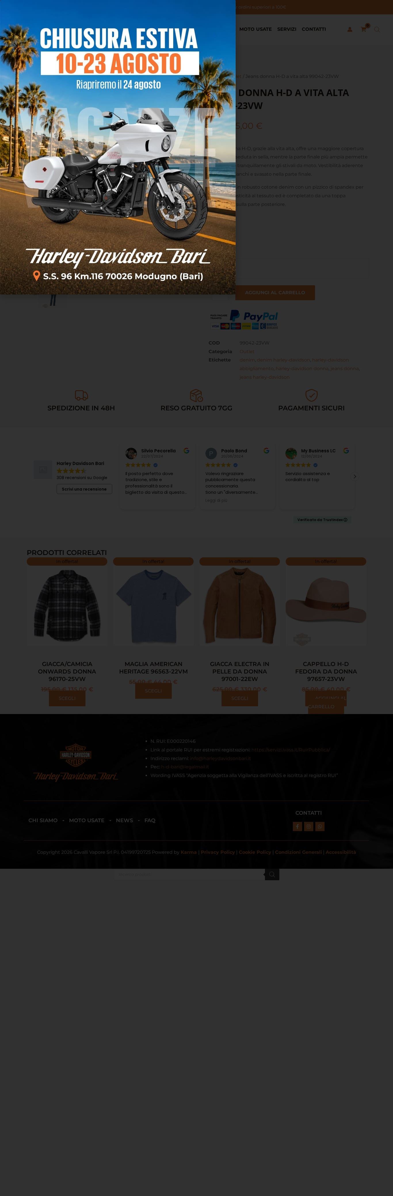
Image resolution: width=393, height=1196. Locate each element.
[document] (196, 598)
